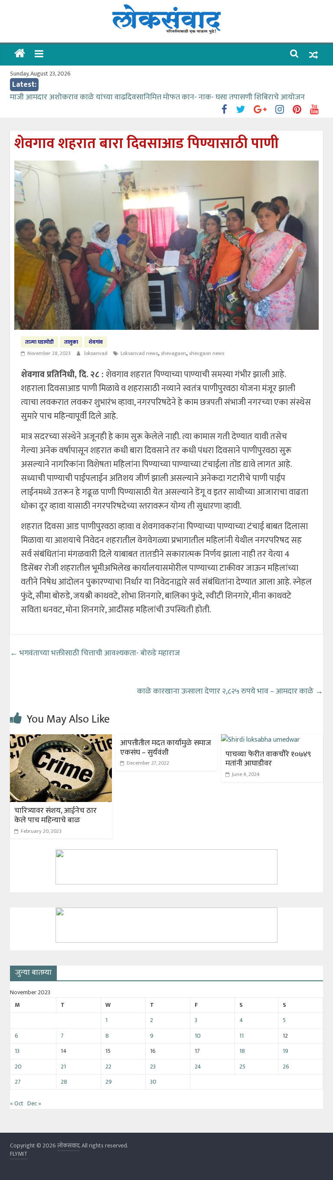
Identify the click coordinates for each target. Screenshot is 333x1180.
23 (153, 1067)
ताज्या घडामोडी (39, 342)
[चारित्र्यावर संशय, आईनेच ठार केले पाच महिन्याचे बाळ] (61, 740)
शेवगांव (95, 342)
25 (242, 1067)
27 (18, 1082)
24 (198, 1067)
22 (108, 1067)
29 (108, 1082)
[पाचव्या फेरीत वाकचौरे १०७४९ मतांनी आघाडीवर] (260, 740)
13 (17, 1051)
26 (286, 1067)
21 (63, 1067)
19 (285, 1051)
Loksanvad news (139, 353)
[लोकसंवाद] (19, 54)
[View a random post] (313, 55)
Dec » (34, 1103)
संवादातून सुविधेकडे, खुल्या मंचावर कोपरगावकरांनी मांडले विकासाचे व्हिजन (115, 94)
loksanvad (96, 353)
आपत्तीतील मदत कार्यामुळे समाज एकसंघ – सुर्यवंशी (165, 747)
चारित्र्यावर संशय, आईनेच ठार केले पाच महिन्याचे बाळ (55, 815)
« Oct (16, 1103)
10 (198, 1036)
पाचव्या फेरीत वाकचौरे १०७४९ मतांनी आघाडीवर (268, 759)
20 (18, 1067)
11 (241, 1036)
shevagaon (173, 353)
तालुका (71, 342)
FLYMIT (19, 1154)
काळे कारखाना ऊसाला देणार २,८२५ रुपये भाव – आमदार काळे (230, 691)
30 (153, 1082)
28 (64, 1082)
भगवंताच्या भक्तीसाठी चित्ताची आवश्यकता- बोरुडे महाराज (95, 653)
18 (242, 1051)
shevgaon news (206, 353)
